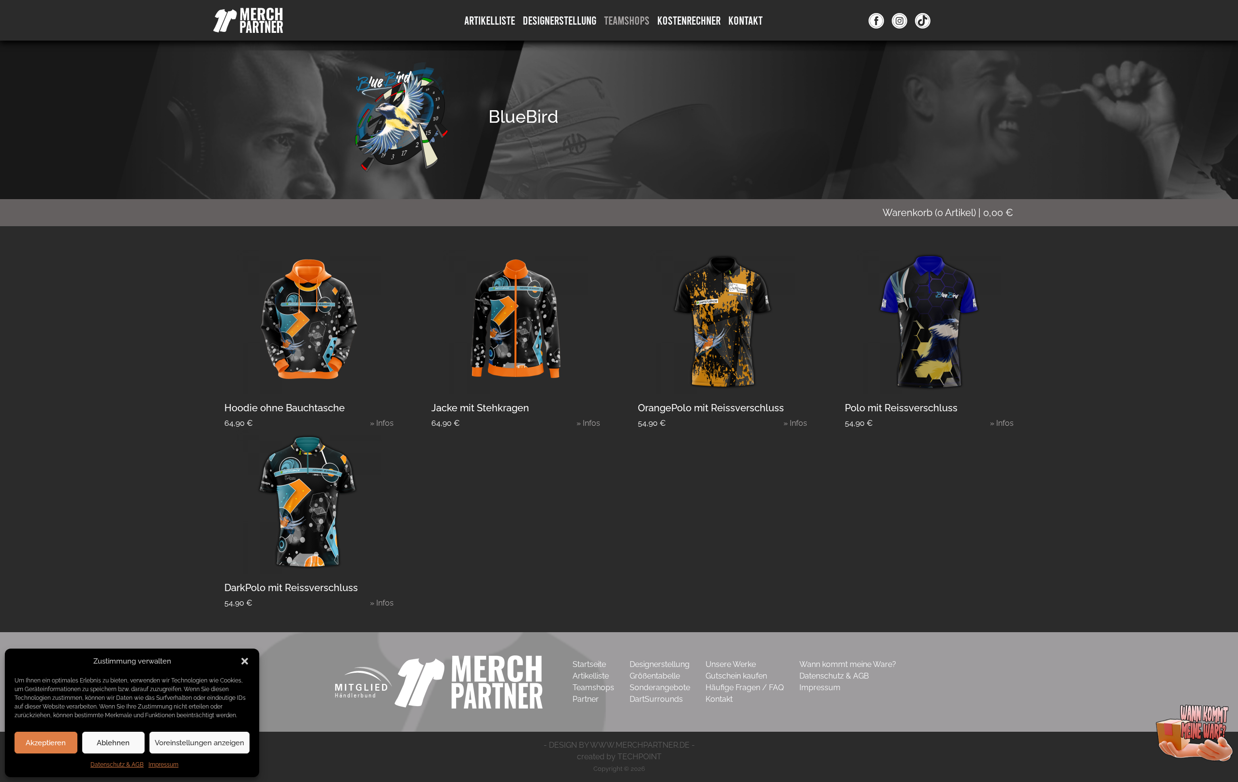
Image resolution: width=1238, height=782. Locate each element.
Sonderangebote (660, 687)
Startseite (589, 664)
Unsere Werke (731, 664)
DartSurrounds (656, 699)
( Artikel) (948, 212)
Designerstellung (660, 664)
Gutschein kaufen (736, 676)
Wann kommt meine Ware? (847, 664)
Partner (586, 699)
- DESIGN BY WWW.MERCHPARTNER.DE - (619, 745)
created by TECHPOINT (619, 756)
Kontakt (745, 20)
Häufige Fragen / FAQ (745, 687)
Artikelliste (489, 20)
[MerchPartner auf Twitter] (922, 20)
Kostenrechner (689, 20)
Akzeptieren (46, 743)
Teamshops (626, 20)
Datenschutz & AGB (117, 764)
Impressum (163, 764)
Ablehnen (113, 743)
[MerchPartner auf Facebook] (876, 20)
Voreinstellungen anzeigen (199, 743)
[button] (245, 661)
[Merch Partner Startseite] (469, 681)
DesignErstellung (559, 20)
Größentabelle (655, 676)
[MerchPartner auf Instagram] (899, 20)
